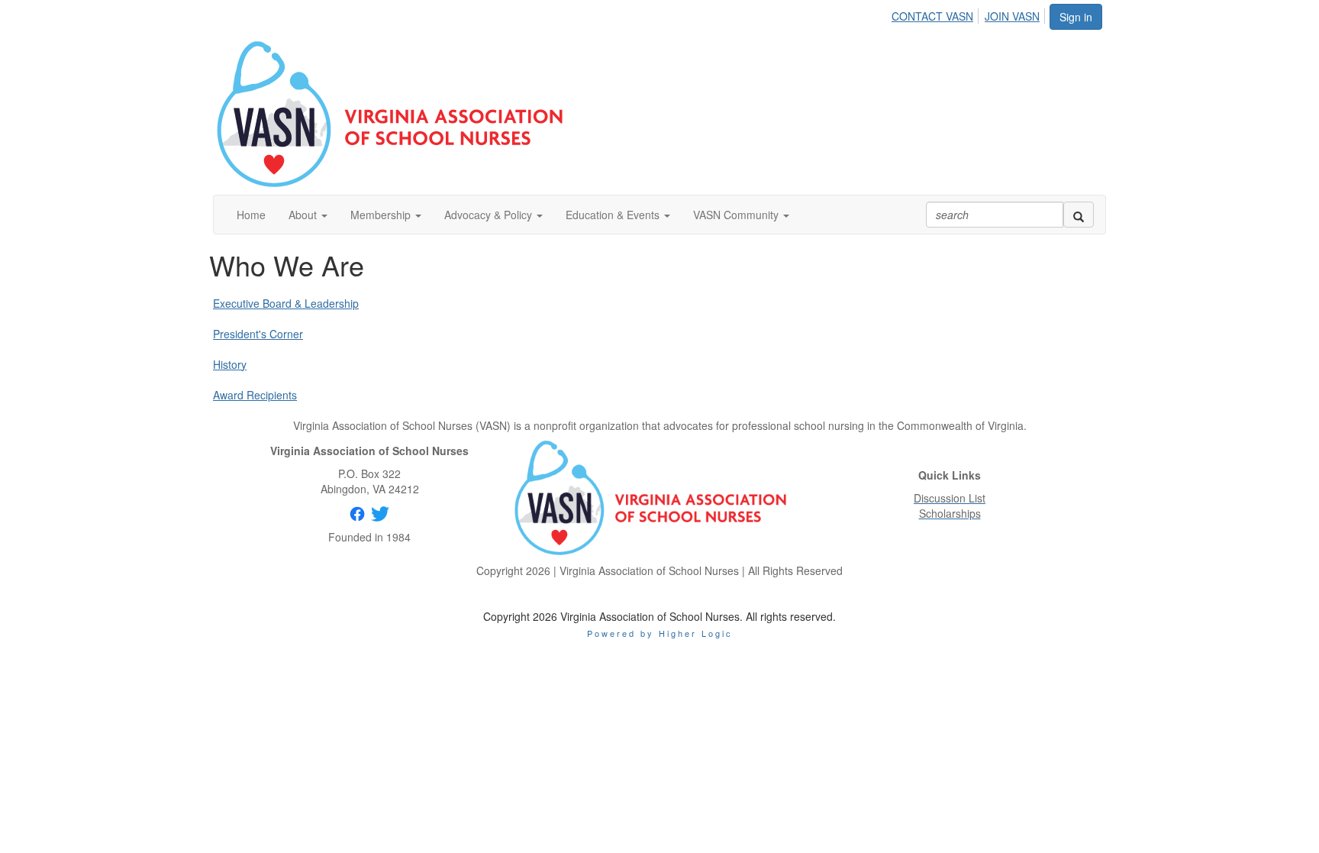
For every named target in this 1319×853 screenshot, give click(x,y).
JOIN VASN (1012, 16)
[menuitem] (936, 14)
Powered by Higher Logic (660, 633)
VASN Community (737, 214)
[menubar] (970, 14)
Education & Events (614, 214)
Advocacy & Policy (489, 214)
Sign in (1075, 16)
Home (251, 214)
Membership (382, 214)
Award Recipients (255, 394)
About (304, 214)
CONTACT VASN (932, 16)
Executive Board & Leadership (286, 303)
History (230, 364)
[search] (1078, 215)
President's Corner (258, 333)
